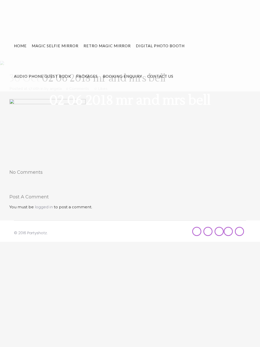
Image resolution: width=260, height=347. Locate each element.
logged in (44, 206)
